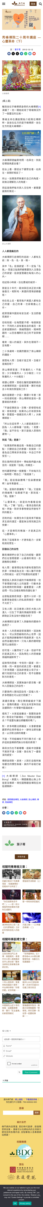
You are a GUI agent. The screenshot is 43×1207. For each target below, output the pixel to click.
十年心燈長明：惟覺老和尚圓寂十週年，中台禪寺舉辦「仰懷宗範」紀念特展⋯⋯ (10, 986)
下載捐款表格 (31, 1099)
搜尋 (37, 1112)
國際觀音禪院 (13, 799)
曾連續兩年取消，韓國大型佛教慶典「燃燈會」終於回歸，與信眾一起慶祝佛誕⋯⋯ (31, 1010)
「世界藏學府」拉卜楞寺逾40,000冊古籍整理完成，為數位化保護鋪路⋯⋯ (31, 957)
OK (15, 1203)
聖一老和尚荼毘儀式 (31, 901)
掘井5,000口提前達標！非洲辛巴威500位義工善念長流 (30, 985)
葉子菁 (18, 49)
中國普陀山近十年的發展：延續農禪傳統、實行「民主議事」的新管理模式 (11, 1009)
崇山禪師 (32, 799)
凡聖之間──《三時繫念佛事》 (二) (31, 926)
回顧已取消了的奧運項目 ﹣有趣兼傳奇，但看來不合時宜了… (11, 884)
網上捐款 (19, 1099)
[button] (3, 3)
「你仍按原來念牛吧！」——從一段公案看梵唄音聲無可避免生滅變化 (10, 905)
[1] (39, 106)
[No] (40, 1196)
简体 (33, 3)
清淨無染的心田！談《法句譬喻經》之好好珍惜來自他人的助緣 (10, 928)
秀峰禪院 (9, 802)
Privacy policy (25, 1203)
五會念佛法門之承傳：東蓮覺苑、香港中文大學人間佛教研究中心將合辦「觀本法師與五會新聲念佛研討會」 (10, 960)
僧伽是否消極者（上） (32, 881)
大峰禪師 (23, 799)
